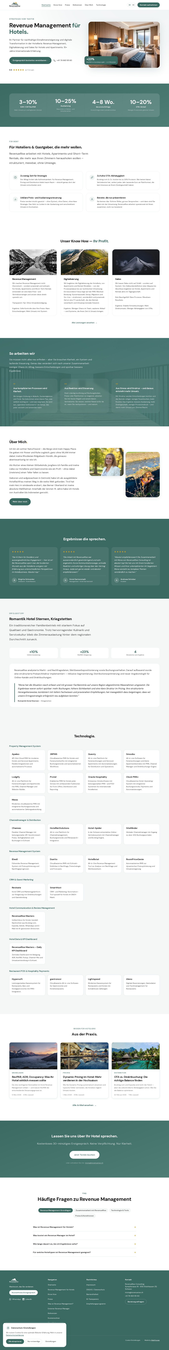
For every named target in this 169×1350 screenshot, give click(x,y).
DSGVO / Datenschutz (95, 1289)
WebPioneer (155, 1340)
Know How (58, 5)
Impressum (91, 1285)
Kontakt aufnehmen (148, 5)
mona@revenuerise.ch (94, 1163)
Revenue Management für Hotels (61, 1289)
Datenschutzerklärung (15, 1335)
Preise (67, 5)
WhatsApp (16, 1299)
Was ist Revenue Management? (60, 1304)
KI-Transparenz (92, 1299)
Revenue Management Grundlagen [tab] (55, 1210)
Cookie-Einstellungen (132, 1340)
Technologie (101, 5)
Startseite (46, 5)
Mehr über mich (20, 501)
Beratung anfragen (136, 1302)
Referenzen (77, 5)
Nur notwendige (34, 1341)
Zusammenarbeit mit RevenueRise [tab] (91, 1210)
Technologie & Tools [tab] (120, 1210)
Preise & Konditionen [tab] (84, 1216)
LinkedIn (28, 1299)
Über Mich (89, 5)
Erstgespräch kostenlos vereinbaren (30, 60)
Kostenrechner (54, 1318)
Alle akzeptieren (15, 1341)
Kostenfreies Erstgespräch (23, 1292)
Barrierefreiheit (92, 1294)
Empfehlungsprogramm (96, 1304)
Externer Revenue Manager (59, 1308)
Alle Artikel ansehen (84, 1105)
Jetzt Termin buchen (84, 1155)
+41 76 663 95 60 (64, 60)
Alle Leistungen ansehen (84, 322)
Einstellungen (51, 1341)
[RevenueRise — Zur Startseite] (14, 5)
